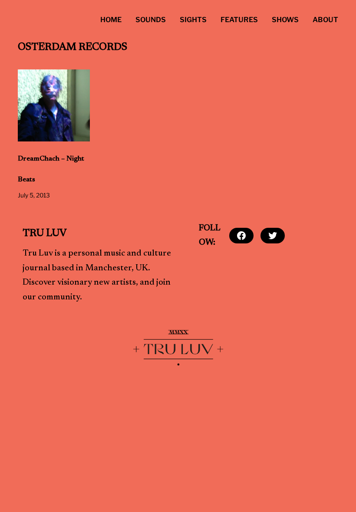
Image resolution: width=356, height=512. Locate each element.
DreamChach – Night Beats (51, 169)
